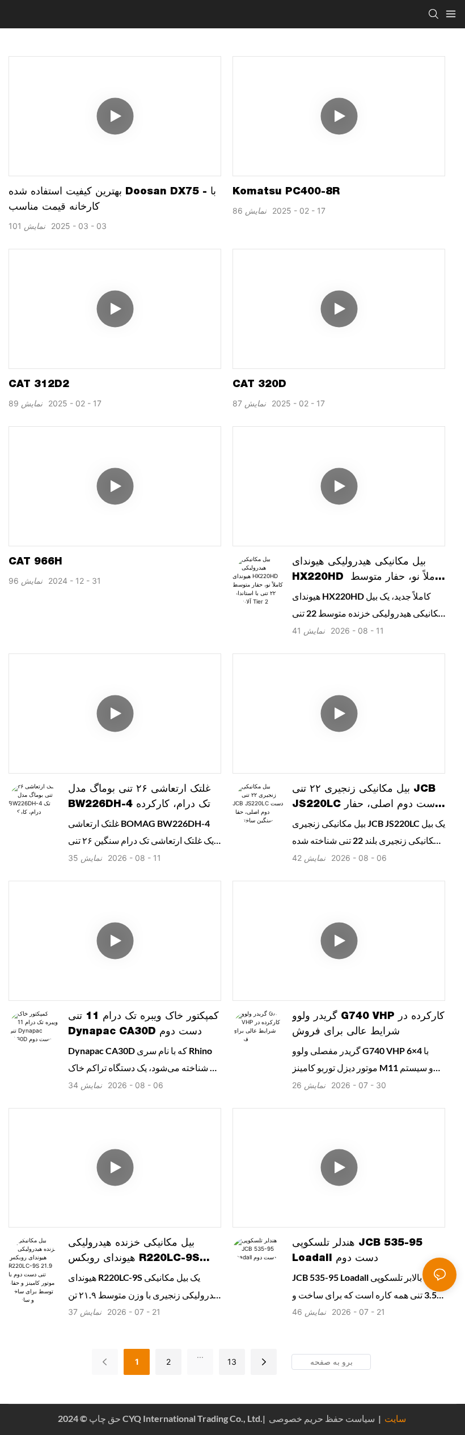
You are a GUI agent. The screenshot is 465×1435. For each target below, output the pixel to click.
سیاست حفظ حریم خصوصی (338, 1418)
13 (231, 1361)
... (200, 1355)
